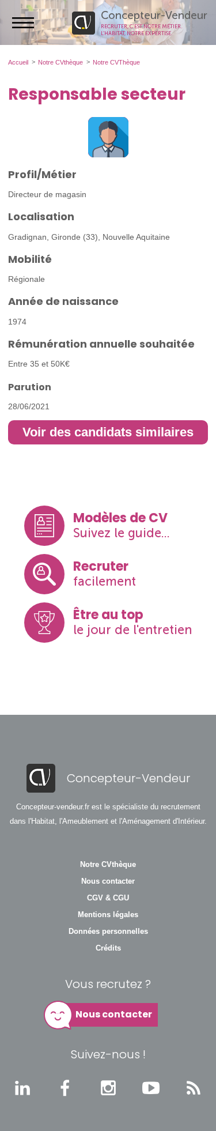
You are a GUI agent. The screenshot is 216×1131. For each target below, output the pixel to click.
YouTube (151, 1087)
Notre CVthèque (108, 865)
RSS (193, 1087)
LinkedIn (22, 1087)
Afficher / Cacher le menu (23, 22)
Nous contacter (108, 881)
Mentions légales (108, 915)
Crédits (108, 948)
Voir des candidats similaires (108, 432)
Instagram (108, 1087)
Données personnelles (108, 932)
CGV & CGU (108, 898)
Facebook (65, 1087)
